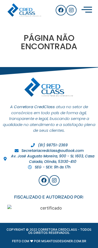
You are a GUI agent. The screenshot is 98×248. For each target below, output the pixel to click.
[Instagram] (71, 10)
